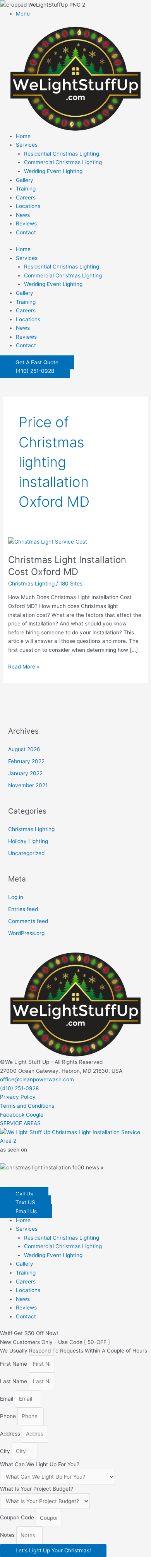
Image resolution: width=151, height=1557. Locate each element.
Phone (8, 1416)
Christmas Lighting (31, 583)
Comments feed (28, 921)
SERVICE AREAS (20, 1123)
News (23, 215)
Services (27, 145)
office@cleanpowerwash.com (37, 1079)
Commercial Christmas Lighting (63, 162)
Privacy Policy (18, 1097)
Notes (8, 1535)
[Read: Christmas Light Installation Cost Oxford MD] (47, 541)
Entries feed (23, 909)
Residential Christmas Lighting (61, 154)
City (6, 1451)
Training (26, 188)
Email (7, 1399)
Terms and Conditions (27, 1106)
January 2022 (25, 773)
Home (23, 136)
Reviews (26, 223)
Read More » (23, 666)
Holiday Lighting (28, 841)
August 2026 (24, 749)
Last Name (14, 1381)
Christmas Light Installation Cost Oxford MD (67, 565)
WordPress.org (26, 933)
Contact (26, 232)
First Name (14, 1364)
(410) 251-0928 (19, 1088)
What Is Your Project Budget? (36, 1489)
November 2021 (28, 785)
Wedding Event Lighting (53, 171)
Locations (28, 206)
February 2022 (26, 761)
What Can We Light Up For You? (39, 1464)
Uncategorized (26, 853)
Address (11, 1434)
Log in (15, 897)
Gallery (24, 180)
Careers (26, 197)
